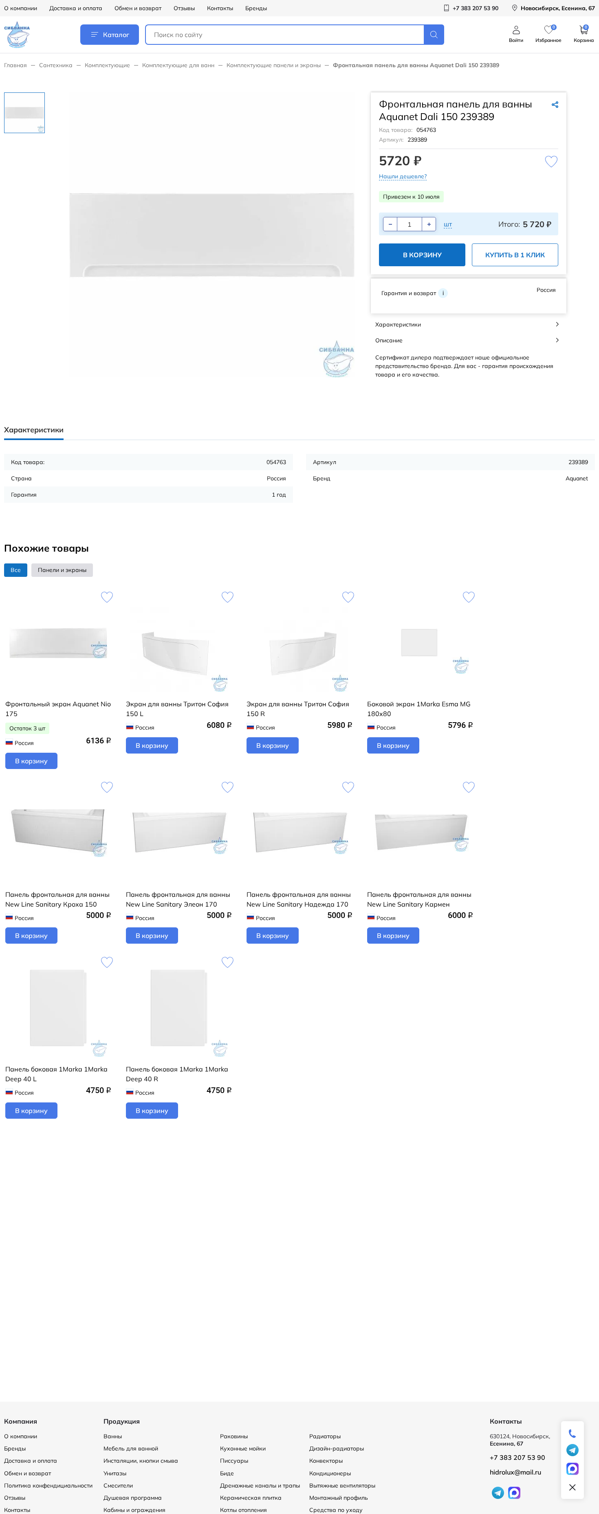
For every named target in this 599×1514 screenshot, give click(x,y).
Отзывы (184, 8)
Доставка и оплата (75, 8)
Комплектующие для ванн (178, 65)
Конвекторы (326, 1460)
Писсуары (234, 1460)
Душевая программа (133, 1497)
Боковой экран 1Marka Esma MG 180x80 (419, 709)
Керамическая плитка (251, 1497)
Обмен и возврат (138, 8)
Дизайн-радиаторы (336, 1448)
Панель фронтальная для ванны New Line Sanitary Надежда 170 (299, 899)
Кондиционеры (330, 1473)
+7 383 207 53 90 (517, 1457)
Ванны (113, 1436)
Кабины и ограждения (134, 1510)
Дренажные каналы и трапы (260, 1485)
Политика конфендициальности (48, 1485)
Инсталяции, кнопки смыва (141, 1460)
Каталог (116, 35)
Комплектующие (107, 65)
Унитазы (115, 1473)
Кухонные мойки (243, 1448)
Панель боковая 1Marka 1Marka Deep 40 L (56, 1074)
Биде (227, 1473)
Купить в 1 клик (515, 255)
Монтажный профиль (338, 1497)
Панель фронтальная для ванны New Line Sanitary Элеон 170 (178, 899)
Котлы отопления (243, 1510)
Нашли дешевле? (403, 176)
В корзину (422, 255)
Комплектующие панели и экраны (274, 65)
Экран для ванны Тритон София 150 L (177, 709)
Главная (15, 65)
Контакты (220, 8)
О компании (20, 8)
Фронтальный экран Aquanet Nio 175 (58, 709)
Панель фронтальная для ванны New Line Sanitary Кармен (419, 899)
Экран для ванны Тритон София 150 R (298, 709)
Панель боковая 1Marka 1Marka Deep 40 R (177, 1074)
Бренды (256, 8)
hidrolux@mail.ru (515, 1472)
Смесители (118, 1485)
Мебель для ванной (131, 1448)
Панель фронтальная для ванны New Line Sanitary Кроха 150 (57, 899)
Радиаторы (325, 1436)
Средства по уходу (336, 1510)
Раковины (234, 1436)
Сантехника (56, 65)
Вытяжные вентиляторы (342, 1485)
